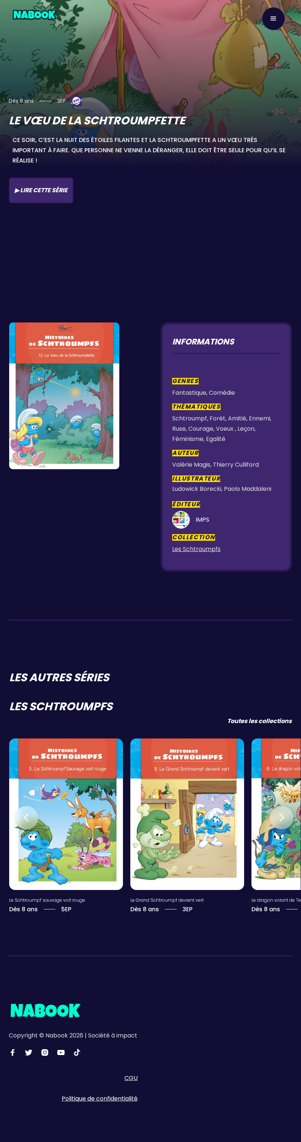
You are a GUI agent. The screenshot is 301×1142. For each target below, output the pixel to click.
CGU (131, 1078)
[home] (34, 14)
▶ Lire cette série (41, 190)
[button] (273, 18)
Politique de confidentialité (100, 1098)
